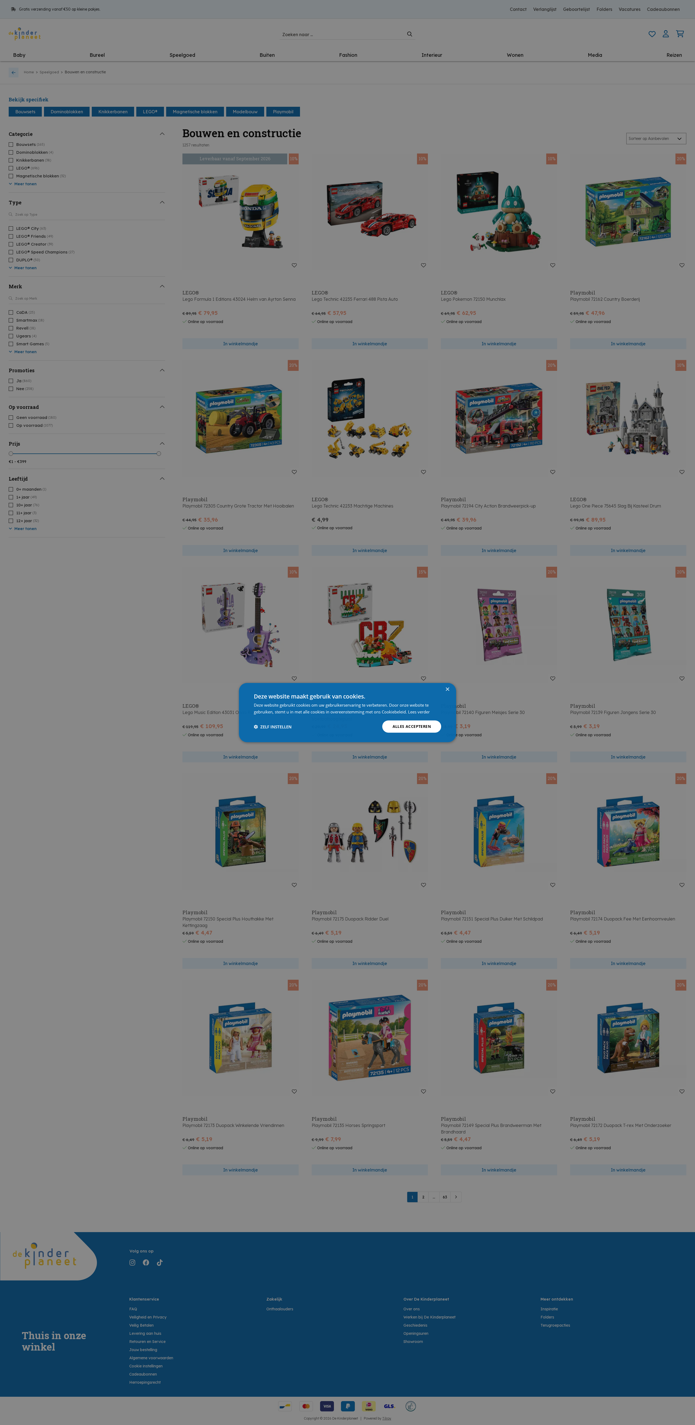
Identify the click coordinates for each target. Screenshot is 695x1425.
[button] (273, 726)
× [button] (447, 689)
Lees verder (419, 711)
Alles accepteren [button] (412, 726)
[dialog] (347, 712)
